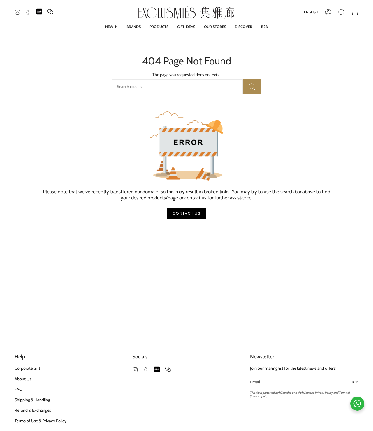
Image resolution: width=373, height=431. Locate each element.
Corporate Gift (27, 368)
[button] (133, 26)
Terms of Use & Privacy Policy (40, 420)
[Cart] (355, 12)
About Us (23, 378)
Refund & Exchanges (33, 410)
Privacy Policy (324, 393)
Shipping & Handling (32, 399)
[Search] (252, 86)
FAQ (18, 389)
